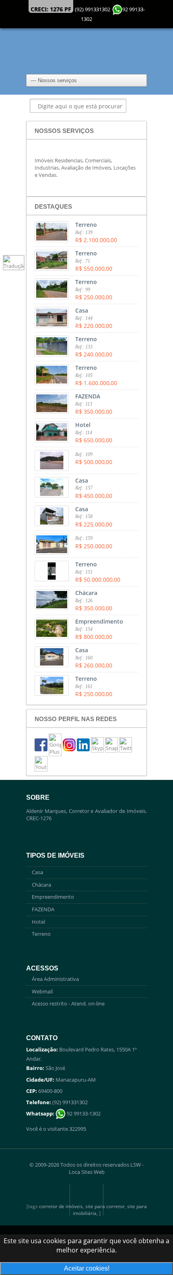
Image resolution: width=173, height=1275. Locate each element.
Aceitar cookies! (86, 1268)
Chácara (41, 884)
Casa (37, 872)
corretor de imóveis (61, 1206)
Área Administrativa (55, 979)
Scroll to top (86, 1199)
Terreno (41, 933)
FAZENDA (43, 909)
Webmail (42, 991)
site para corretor (105, 1206)
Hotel (38, 921)
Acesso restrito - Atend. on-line (68, 1003)
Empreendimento (53, 896)
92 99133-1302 (83, 1113)
